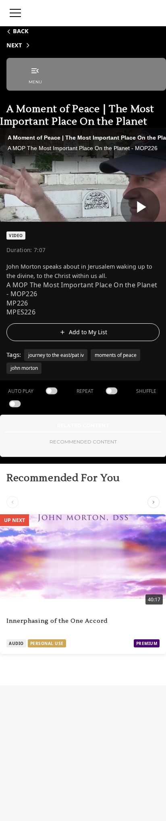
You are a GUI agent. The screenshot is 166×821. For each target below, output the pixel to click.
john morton (24, 368)
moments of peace (116, 355)
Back (21, 31)
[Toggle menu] (15, 13)
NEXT (14, 45)
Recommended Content (83, 442)
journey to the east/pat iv (56, 355)
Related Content (83, 425)
